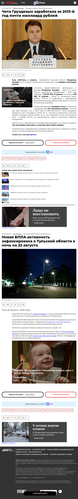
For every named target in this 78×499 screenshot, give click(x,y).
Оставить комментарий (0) (60, 142)
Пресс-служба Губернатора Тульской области (16, 70)
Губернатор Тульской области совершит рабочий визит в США (31, 186)
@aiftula (33, 135)
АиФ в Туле (15, 300)
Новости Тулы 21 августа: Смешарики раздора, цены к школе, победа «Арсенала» (43, 371)
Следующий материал (40, 493)
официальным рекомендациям (57, 322)
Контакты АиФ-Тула (35, 452)
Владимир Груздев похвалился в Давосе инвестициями (28, 199)
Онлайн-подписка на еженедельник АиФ (60, 449)
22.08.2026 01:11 (6, 234)
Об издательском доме (23, 449)
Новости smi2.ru (8, 228)
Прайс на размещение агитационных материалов (32, 454)
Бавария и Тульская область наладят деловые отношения (29, 192)
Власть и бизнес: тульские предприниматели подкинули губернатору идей (35, 179)
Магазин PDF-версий (38, 449)
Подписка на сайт (21, 452)
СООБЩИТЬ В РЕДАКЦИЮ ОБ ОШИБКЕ (61, 454)
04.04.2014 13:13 (6, 8)
